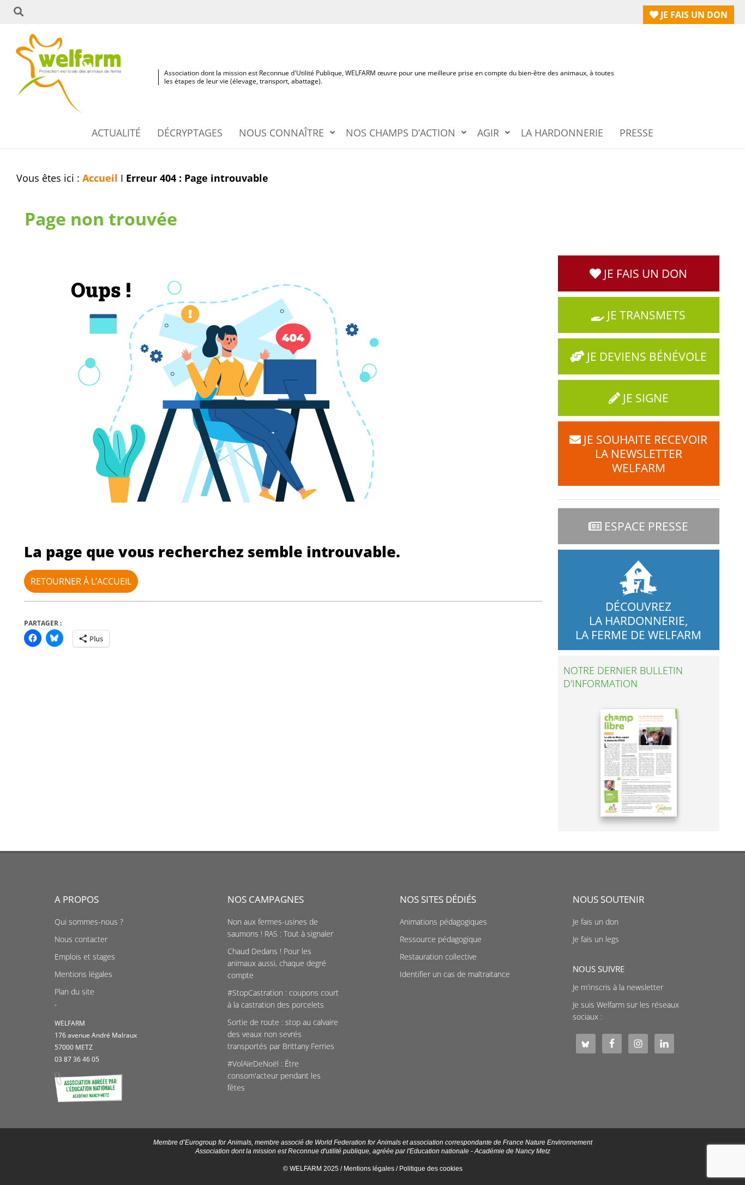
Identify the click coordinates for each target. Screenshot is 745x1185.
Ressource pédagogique (441, 939)
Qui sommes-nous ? (89, 922)
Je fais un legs (596, 939)
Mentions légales (83, 974)
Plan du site (74, 992)
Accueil (100, 177)
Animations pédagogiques (443, 922)
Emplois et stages (85, 957)
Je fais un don (595, 922)
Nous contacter (81, 939)
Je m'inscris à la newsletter (618, 987)
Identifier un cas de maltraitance (455, 974)
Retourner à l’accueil (81, 581)
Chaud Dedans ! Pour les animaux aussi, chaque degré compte (276, 963)
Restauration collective (438, 957)
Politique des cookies (430, 1168)
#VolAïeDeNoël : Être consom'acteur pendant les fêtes (274, 1076)
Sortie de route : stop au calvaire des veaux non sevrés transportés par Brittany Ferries (282, 1034)
